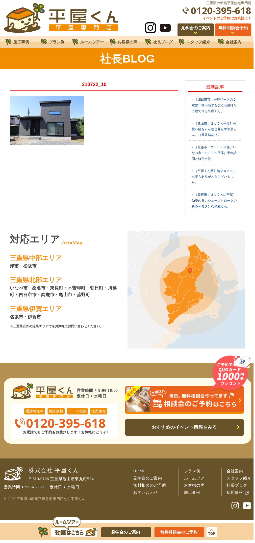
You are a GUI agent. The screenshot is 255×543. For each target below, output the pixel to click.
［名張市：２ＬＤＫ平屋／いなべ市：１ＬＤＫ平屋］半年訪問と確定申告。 (214, 153)
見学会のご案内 (147, 478)
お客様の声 (194, 485)
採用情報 (235, 492)
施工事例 (192, 492)
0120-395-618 (221, 10)
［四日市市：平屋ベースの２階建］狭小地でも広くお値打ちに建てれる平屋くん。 (214, 105)
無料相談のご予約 (149, 485)
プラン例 (192, 471)
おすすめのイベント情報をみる (184, 427)
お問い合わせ (145, 492)
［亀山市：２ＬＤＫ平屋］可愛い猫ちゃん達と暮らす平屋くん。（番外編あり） (214, 129)
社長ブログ (237, 485)
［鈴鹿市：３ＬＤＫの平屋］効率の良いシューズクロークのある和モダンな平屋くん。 (214, 200)
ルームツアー (196, 478)
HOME (139, 471)
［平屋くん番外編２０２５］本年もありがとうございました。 (214, 176)
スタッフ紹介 (239, 478)
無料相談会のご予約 (179, 532)
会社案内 (235, 471)
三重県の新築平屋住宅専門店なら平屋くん (51, 499)
